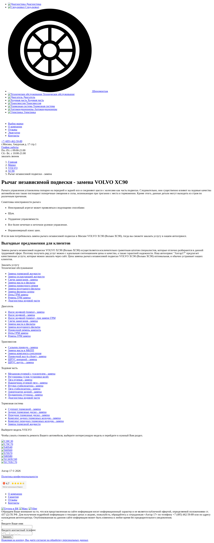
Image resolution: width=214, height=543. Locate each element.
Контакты (13, 135)
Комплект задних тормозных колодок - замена (34, 418)
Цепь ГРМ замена (18, 294)
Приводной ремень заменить (24, 330)
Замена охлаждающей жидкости (26, 276)
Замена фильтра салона (21, 291)
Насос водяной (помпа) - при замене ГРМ (32, 318)
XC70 (14, 462)
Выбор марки (15, 123)
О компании (15, 126)
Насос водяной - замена (21, 315)
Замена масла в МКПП (21, 350)
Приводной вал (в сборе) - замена (27, 356)
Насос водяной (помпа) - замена (26, 312)
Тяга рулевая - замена (20, 379)
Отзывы (12, 129)
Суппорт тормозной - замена (24, 409)
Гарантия (13, 496)
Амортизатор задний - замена (25, 391)
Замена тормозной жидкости (24, 273)
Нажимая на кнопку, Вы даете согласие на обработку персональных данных (44, 540)
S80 (10, 456)
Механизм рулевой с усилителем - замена (31, 373)
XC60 (14, 459)
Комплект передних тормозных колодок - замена (36, 421)
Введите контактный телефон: (18, 530)
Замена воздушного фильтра (24, 288)
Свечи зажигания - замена (23, 279)
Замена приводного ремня (23, 285)
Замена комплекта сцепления (24, 353)
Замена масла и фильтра (21, 282)
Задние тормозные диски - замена (27, 412)
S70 (10, 453)
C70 (11, 444)
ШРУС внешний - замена (22, 359)
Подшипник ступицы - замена (25, 394)
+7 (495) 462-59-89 (11, 141)
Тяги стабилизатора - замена (24, 388)
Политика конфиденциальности (19, 476)
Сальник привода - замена (23, 347)
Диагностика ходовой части (24, 300)
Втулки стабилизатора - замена (25, 385)
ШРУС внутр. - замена (21, 362)
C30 (11, 441)
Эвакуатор (14, 132)
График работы (10, 147)
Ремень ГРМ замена (19, 297)
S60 (10, 450)
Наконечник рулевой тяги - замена (27, 382)
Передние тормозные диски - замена (29, 415)
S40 (10, 447)
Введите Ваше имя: (12, 523)
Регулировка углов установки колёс (28, 376)
